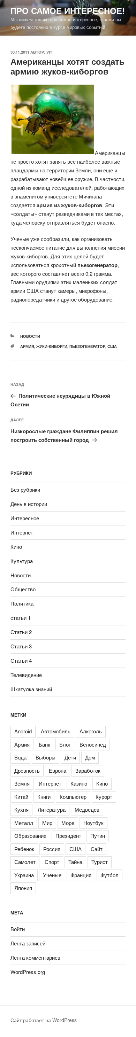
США (112, 346)
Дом (90, 757)
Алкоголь (91, 731)
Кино (16, 546)
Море (67, 822)
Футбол (109, 875)
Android (23, 731)
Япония (23, 887)
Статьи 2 (21, 632)
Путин (97, 835)
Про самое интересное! (67, 10)
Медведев (87, 809)
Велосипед (93, 744)
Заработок (87, 770)
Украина (24, 875)
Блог (64, 744)
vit (49, 52)
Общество (23, 589)
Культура (21, 560)
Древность (27, 770)
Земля (22, 783)
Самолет (25, 861)
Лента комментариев (35, 957)
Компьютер (73, 796)
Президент (68, 835)
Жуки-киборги (51, 346)
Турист (99, 861)
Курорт (104, 796)
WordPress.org (27, 971)
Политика (21, 603)
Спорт (52, 861)
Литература (52, 809)
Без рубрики (25, 489)
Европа (57, 770)
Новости (30, 336)
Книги (44, 796)
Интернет (21, 532)
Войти (17, 929)
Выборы (45, 757)
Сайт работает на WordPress (43, 1019)
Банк (44, 744)
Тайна (75, 861)
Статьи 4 (21, 660)
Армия (27, 346)
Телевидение (26, 674)
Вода (20, 757)
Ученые (52, 875)
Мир (47, 822)
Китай (21, 796)
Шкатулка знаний (31, 689)
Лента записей (27, 943)
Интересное (24, 518)
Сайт (97, 848)
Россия (51, 848)
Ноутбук (93, 822)
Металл (23, 822)
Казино (78, 783)
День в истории (28, 503)
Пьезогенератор (87, 346)
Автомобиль (55, 731)
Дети (70, 757)
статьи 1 (20, 617)
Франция (80, 875)
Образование (30, 835)
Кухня (21, 809)
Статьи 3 (21, 646)
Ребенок (24, 848)
